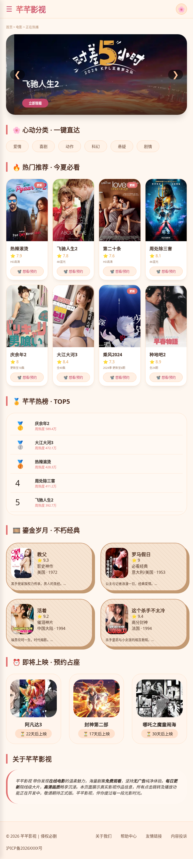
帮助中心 (129, 836)
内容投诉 (179, 836)
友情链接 (154, 836)
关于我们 (103, 836)
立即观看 (32, 103)
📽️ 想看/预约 (27, 271)
